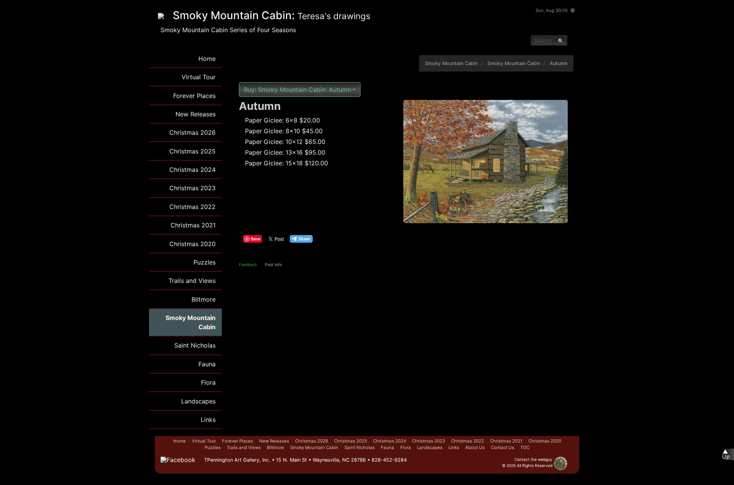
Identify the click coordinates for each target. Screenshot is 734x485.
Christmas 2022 (192, 207)
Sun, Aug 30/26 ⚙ (555, 10)
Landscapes (198, 401)
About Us (475, 447)
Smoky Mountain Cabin (191, 322)
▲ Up (726, 454)
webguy (545, 459)
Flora (208, 382)
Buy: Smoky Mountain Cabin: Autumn (297, 89)
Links (208, 419)
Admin (571, 472)
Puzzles (204, 262)
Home (207, 58)
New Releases (195, 114)
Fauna (207, 364)
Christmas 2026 (192, 132)
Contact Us (502, 447)
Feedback (248, 264)
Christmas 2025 (192, 151)
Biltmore (204, 299)
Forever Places (194, 96)
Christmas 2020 (192, 244)
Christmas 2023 (192, 188)
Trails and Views (192, 280)
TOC (524, 447)
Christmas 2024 (192, 169)
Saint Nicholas (195, 345)
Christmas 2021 (193, 225)
